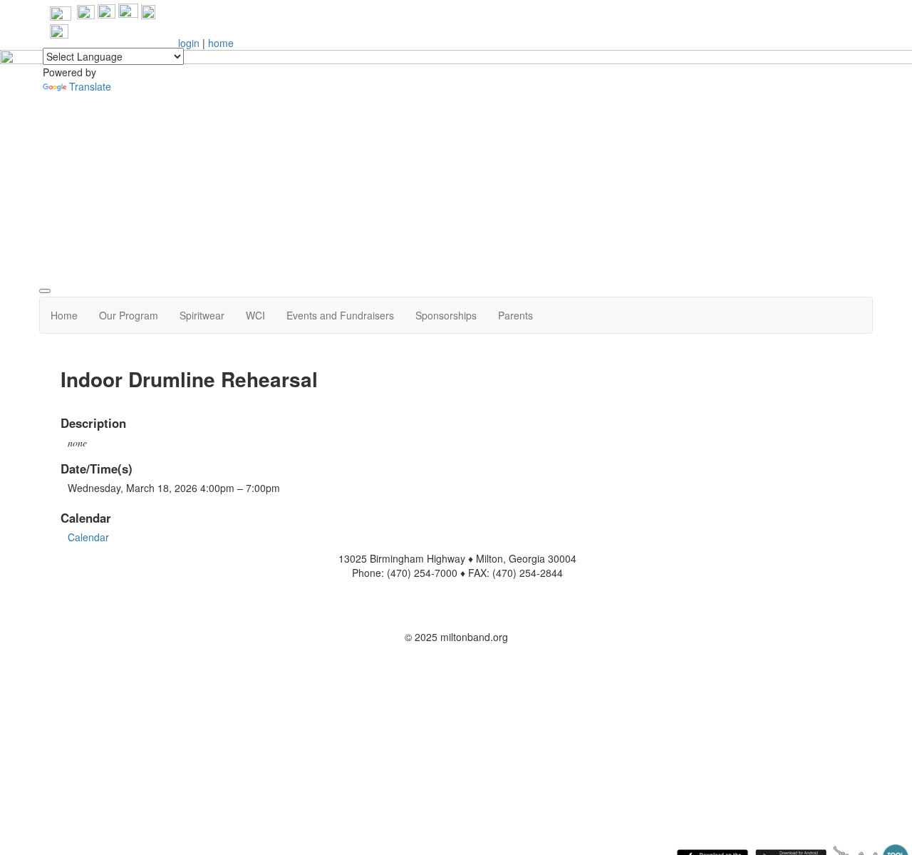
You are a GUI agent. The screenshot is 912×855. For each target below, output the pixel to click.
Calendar (88, 537)
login (189, 43)
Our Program (128, 315)
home (221, 43)
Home (64, 315)
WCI (255, 315)
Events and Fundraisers (340, 315)
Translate (90, 86)
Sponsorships (446, 315)
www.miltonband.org (456, 594)
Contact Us (456, 615)
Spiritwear (202, 315)
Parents (515, 315)
